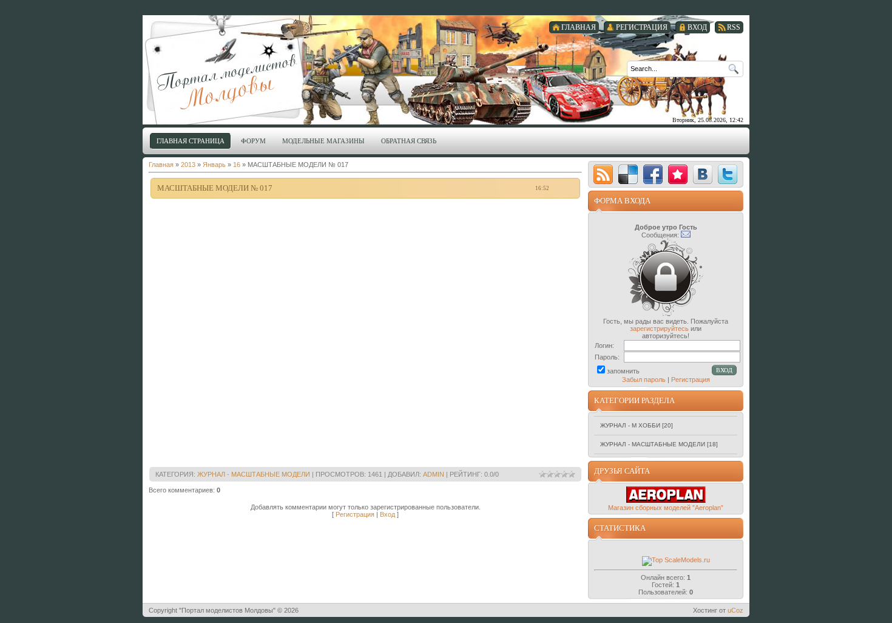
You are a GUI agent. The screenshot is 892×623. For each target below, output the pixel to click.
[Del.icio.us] (628, 174)
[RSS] (603, 174)
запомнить (623, 371)
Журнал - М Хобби (630, 425)
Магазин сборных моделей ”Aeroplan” (665, 507)
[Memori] (678, 174)
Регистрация (355, 514)
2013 (188, 164)
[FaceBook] (653, 174)
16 (236, 164)
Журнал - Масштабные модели (253, 474)
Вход (387, 514)
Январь (214, 164)
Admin (433, 474)
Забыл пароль (644, 379)
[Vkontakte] (702, 174)
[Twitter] (727, 174)
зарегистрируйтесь (659, 328)
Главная (161, 164)
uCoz (735, 610)
